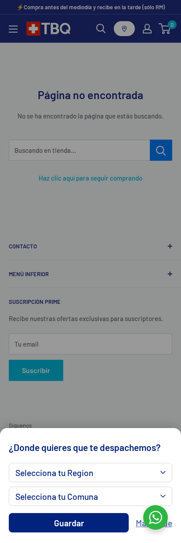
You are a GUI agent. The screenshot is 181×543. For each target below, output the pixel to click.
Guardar (69, 522)
